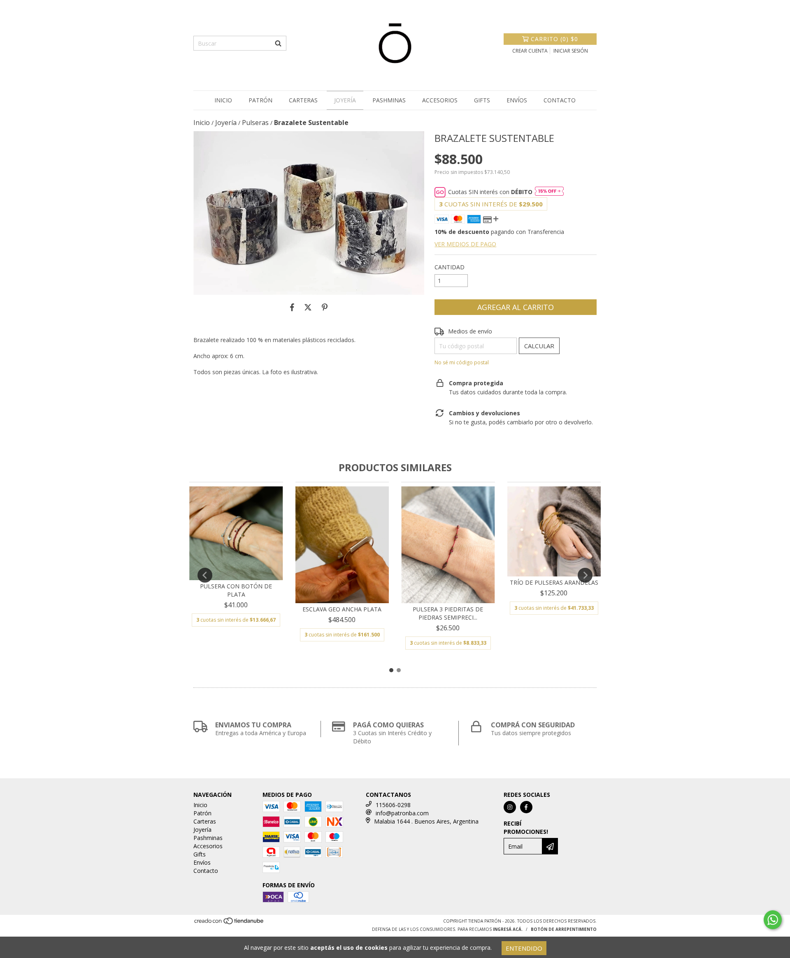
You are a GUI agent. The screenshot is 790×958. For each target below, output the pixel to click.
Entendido (524, 948)
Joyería (345, 100)
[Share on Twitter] (308, 307)
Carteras (303, 100)
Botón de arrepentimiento (564, 929)
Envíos (517, 100)
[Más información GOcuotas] (549, 192)
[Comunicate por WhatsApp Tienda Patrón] (773, 919)
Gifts (482, 100)
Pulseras (255, 122)
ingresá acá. (508, 929)
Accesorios (440, 100)
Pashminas (389, 100)
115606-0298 (393, 805)
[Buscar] (278, 43)
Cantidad (449, 267)
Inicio (223, 100)
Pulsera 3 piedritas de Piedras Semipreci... (448, 613)
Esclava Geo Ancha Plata (341, 609)
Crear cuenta (530, 50)
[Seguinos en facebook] (526, 807)
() (554, 39)
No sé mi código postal (461, 362)
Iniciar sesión (570, 50)
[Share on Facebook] (292, 307)
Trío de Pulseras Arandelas (554, 582)
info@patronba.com (402, 813)
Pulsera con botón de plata (236, 590)
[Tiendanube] (229, 923)
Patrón (260, 100)
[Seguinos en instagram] (510, 807)
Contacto (560, 100)
